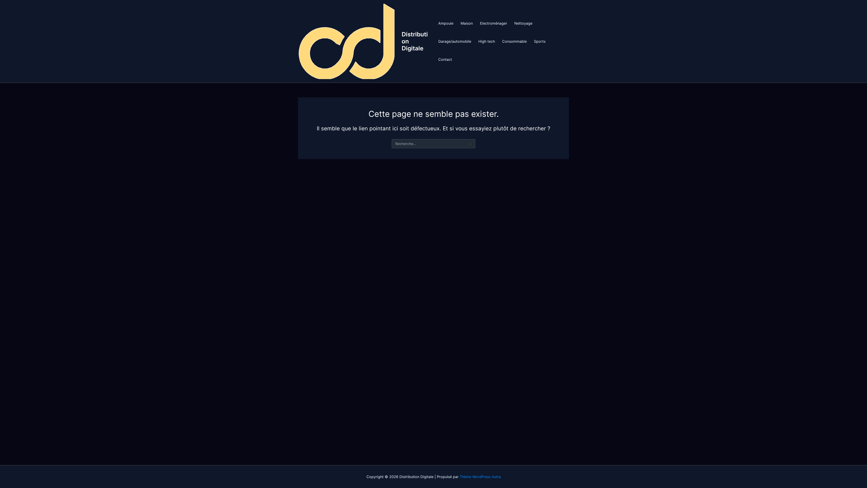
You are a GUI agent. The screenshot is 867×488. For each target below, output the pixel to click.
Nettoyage (523, 23)
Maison (467, 23)
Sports (539, 41)
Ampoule (445, 23)
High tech (486, 41)
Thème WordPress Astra (480, 476)
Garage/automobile (454, 41)
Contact (445, 59)
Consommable (514, 41)
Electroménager (493, 23)
